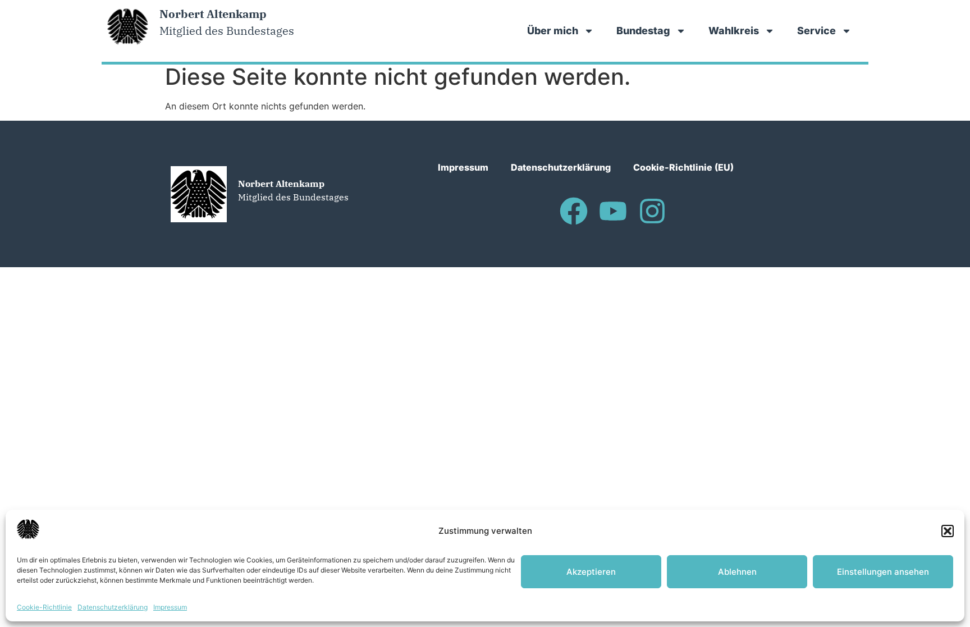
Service (816, 30)
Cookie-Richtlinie (44, 607)
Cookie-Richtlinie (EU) (683, 167)
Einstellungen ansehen (883, 571)
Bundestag (643, 30)
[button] (947, 531)
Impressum (170, 607)
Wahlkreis (733, 30)
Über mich (552, 30)
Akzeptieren (591, 571)
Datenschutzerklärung (112, 607)
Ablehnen (737, 571)
